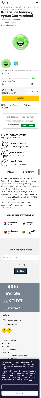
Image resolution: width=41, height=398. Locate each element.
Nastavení (20, 387)
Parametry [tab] (28, 171)
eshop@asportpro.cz (15, 320)
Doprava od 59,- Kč (9, 340)
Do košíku (20, 98)
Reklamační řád (8, 352)
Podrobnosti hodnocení (10, 22)
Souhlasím (20, 393)
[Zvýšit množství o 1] (37, 91)
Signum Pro (11, 25)
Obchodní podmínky (9, 349)
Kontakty (5, 346)
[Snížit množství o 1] (27, 91)
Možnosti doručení (8, 81)
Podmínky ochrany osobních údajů (15, 355)
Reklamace (6, 343)
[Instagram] (9, 330)
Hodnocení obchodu (9, 358)
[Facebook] (4, 330)
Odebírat (20, 271)
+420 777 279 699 (13, 325)
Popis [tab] (10, 171)
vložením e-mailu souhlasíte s (20, 264)
